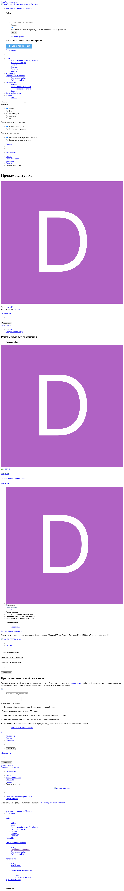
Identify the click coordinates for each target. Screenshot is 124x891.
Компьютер (10, 736)
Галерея (14, 65)
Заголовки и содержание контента (23, 137)
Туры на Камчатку (13, 93)
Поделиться (6, 313)
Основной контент (23, 89)
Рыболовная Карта (18, 80)
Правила (14, 69)
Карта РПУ (10, 74)
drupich (10, 307)
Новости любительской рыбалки (24, 60)
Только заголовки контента (20, 140)
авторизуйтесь (75, 683)
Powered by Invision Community (52, 803)
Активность (11, 82)
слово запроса (17, 129)
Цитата (9, 645)
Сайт (8, 58)
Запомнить (15, 30)
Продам (17, 309)
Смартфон (10, 740)
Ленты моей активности (21, 87)
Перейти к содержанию (10, 2)
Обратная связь (12, 799)
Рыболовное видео (18, 63)
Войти (14, 32)
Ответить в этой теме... (10, 703)
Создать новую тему (14, 332)
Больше (14, 71)
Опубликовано (12, 478)
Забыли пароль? (17, 36)
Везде (11, 109)
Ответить (10, 329)
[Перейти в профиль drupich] (62, 303)
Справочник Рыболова (15, 76)
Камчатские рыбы (18, 78)
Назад (13, 823)
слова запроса (16, 127)
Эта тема (12, 116)
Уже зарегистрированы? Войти (19, 8)
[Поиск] (25, 102)
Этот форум (14, 113)
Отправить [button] (11, 749)
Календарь (15, 67)
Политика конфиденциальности (19, 796)
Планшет (9, 738)
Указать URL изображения (22, 728)
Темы (11, 111)
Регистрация (11, 50)
